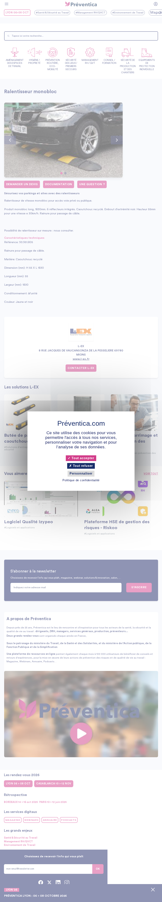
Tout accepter (82, 458)
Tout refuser (82, 466)
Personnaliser (81, 473)
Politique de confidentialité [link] (81, 480)
